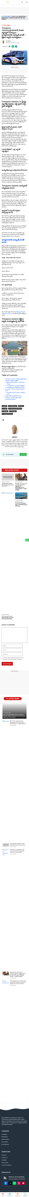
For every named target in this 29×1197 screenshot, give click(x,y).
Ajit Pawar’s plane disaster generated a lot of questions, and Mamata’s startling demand (18, 722)
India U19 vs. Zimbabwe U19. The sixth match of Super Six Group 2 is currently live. (17, 851)
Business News (5, 1139)
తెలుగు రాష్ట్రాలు (7, 16)
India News (4, 1134)
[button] (22, 2)
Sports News (5, 1141)
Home (3, 16)
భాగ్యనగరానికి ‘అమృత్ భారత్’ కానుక (13, 241)
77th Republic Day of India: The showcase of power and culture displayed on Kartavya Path (18, 982)
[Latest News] (10, 1194)
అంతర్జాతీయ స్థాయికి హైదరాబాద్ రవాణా (15, 387)
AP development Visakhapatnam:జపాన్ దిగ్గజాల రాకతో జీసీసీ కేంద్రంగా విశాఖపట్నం (21, 503)
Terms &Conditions (6, 1165)
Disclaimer (4, 1160)
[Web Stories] (18, 1194)
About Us (4, 1155)
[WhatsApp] (25, 1194)
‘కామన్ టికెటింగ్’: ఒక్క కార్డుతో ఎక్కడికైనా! (16, 385)
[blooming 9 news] (8, 2)
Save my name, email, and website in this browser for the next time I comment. (13, 658)
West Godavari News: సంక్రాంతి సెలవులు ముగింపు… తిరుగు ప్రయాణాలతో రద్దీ (8, 617)
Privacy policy (5, 1162)
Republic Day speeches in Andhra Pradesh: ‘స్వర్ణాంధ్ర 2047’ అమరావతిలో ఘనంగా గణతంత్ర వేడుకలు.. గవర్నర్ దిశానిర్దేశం (21, 486)
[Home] (3, 1194)
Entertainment (5, 1144)
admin (9, 41)
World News (5, 1136)
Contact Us (4, 1157)
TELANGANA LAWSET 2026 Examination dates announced (8, 485)
